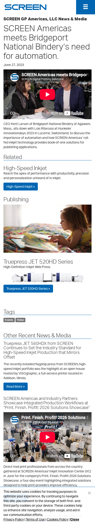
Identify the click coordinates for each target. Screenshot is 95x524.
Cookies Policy (57, 519)
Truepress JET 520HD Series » (28, 288)
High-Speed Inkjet (25, 168)
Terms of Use (35, 519)
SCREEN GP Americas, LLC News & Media (45, 18)
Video (20, 319)
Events (9, 319)
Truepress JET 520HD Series (38, 261)
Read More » (15, 386)
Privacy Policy (13, 519)
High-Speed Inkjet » (20, 186)
